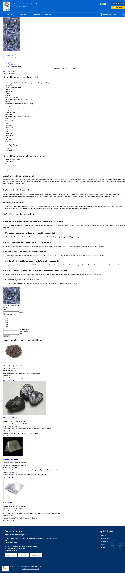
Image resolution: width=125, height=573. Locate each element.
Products (8, 62)
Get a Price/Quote (8, 71)
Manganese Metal (10, 418)
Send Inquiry (9, 55)
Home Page (9, 14)
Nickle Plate (7, 503)
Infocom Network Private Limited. (31, 569)
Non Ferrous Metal (10, 64)
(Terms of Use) (38, 566)
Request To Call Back (9, 58)
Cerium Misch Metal (10, 459)
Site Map (102, 547)
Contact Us (48, 14)
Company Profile (22, 14)
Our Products (36, 14)
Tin (4, 362)
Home (7, 60)
